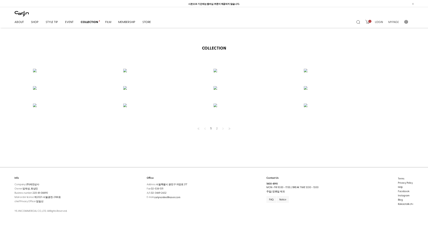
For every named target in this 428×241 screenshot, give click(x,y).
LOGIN (379, 22)
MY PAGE (393, 22)
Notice (282, 199)
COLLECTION (89, 22)
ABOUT (19, 22)
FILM (108, 22)
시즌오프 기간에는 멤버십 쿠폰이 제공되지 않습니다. (213, 3)
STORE (146, 22)
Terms (401, 178)
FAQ (271, 199)
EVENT (69, 22)
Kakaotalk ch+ (406, 204)
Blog (400, 199)
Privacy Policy (405, 182)
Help (400, 187)
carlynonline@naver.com (167, 197)
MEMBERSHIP (126, 22)
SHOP (34, 22)
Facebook (403, 191)
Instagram (403, 195)
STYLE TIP (52, 22)
